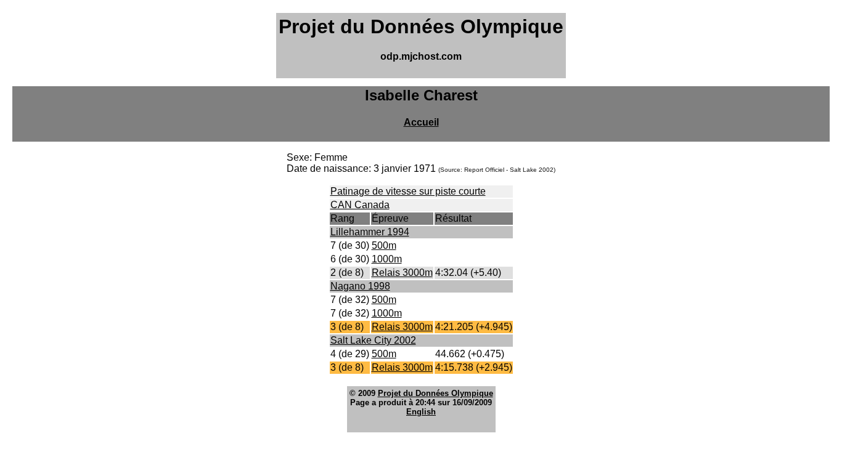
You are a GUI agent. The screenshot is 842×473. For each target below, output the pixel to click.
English (421, 411)
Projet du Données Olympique (435, 393)
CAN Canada (360, 205)
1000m (387, 259)
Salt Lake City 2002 (373, 340)
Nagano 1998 (360, 286)
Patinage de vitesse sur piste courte (408, 191)
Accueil (421, 122)
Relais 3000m (402, 272)
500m (384, 245)
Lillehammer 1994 (369, 232)
